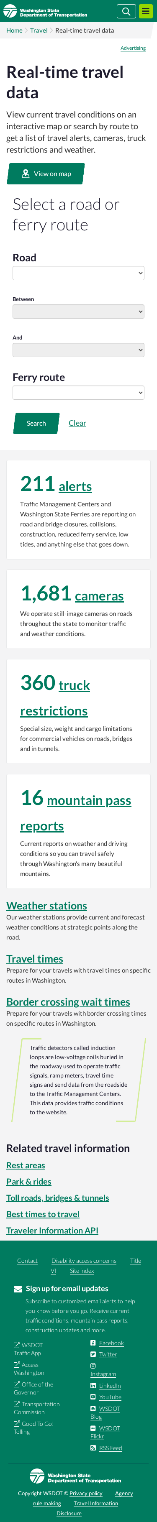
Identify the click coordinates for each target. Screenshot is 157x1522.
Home (14, 30)
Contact (27, 1260)
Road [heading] (24, 257)
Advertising (133, 48)
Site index (82, 1270)
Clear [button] (77, 422)
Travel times (34, 958)
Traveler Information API (52, 1230)
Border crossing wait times (68, 1001)
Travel (39, 30)
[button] (46, 173)
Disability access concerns (83, 1260)
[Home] (57, 11)
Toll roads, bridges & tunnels (57, 1198)
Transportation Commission (37, 1408)
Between (23, 299)
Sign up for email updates (67, 1288)
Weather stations (46, 905)
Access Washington (29, 1368)
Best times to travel (43, 1214)
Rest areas (25, 1165)
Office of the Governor (33, 1388)
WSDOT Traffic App (28, 1349)
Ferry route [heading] (39, 376)
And (17, 337)
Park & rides (28, 1181)
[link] (78, 509)
